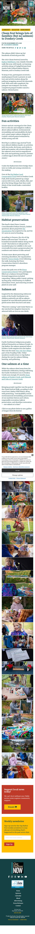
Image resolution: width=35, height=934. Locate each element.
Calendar (18, 896)
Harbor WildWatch (9, 62)
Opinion (18, 893)
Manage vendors (7, 467)
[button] (32, 455)
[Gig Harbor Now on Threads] (15, 876)
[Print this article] (25, 48)
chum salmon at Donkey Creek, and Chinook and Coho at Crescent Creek (16, 377)
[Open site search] (25, 4)
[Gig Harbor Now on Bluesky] (19, 876)
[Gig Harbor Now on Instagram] (12, 876)
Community (6, 30)
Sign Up (9, 844)
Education (15, 30)
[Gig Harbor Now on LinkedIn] (22, 876)
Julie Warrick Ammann (11, 45)
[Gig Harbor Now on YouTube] (26, 876)
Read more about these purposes (21, 467)
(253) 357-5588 (17, 912)
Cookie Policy (12, 478)
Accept (17, 470)
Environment (25, 30)
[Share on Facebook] (15, 48)
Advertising (18, 901)
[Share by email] (22, 48)
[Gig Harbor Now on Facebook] (9, 876)
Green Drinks (13, 259)
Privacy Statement (21, 478)
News (18, 891)
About (18, 898)
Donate (11, 807)
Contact (18, 906)
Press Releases (18, 903)
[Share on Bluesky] (17, 48)
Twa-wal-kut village (23, 351)
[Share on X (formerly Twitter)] (20, 48)
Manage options (17, 475)
